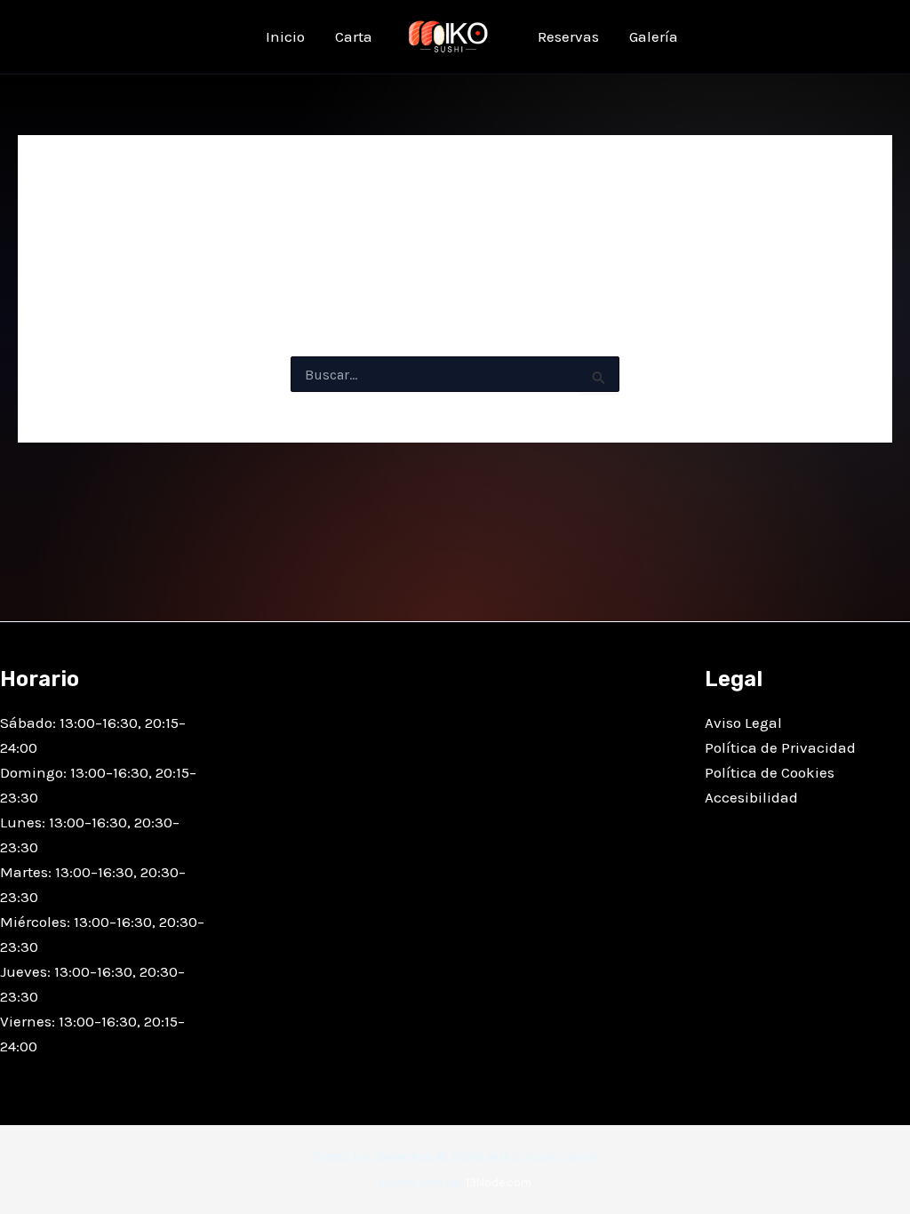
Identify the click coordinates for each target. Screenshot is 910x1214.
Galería (653, 36)
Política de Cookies (769, 772)
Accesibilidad (751, 797)
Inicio (285, 36)
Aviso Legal (743, 722)
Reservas (568, 36)
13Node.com (498, 1182)
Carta (353, 36)
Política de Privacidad (780, 747)
